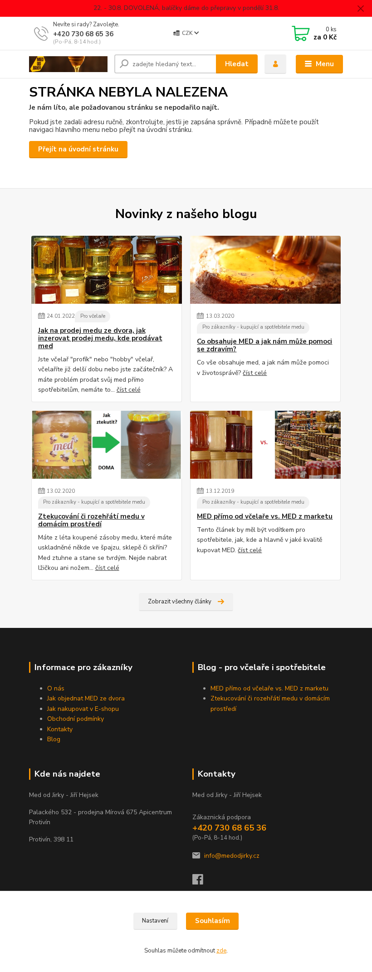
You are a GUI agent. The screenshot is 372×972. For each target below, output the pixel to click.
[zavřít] (360, 9)
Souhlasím (212, 920)
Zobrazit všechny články (179, 602)
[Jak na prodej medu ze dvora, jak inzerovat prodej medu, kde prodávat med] (106, 270)
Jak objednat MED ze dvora (86, 698)
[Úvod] (68, 64)
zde (221, 951)
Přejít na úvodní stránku (78, 149)
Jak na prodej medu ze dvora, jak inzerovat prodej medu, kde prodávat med (100, 338)
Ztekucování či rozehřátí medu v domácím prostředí (91, 521)
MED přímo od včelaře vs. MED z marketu (265, 516)
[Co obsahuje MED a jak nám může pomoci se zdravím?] (265, 270)
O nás (55, 688)
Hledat (237, 63)
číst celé (129, 389)
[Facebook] (201, 882)
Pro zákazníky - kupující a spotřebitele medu (253, 327)
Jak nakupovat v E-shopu (83, 709)
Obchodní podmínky (75, 718)
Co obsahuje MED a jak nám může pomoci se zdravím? (264, 346)
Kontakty (60, 729)
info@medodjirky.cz (231, 855)
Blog (53, 739)
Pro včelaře (92, 316)
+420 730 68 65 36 (83, 34)
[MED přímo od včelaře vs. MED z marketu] (265, 445)
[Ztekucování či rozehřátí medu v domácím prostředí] (106, 445)
